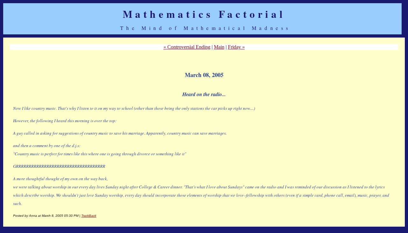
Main (219, 47)
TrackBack (88, 215)
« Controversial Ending (187, 47)
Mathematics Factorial (204, 13)
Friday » (236, 47)
